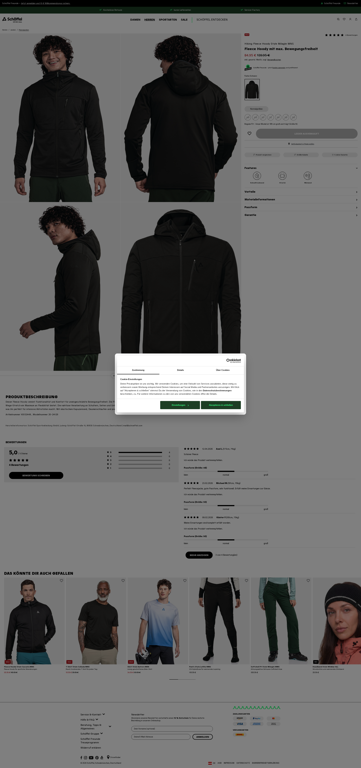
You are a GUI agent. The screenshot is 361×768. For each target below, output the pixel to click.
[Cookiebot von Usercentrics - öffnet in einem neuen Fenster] (228, 361)
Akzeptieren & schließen (221, 405)
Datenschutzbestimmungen (217, 390)
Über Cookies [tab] (223, 370)
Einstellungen (178, 405)
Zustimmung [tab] (138, 370)
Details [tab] (180, 370)
